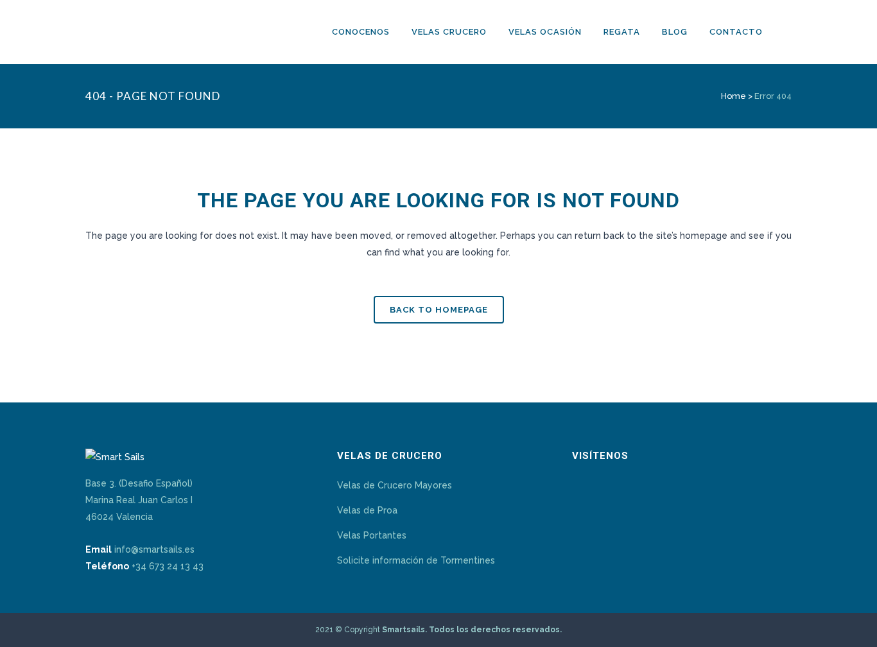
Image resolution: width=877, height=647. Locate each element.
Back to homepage (439, 310)
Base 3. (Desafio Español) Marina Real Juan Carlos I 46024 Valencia (139, 500)
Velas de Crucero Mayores (394, 485)
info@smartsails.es (154, 549)
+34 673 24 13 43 (168, 566)
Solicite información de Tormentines (416, 560)
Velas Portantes (371, 535)
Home (733, 96)
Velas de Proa (367, 510)
